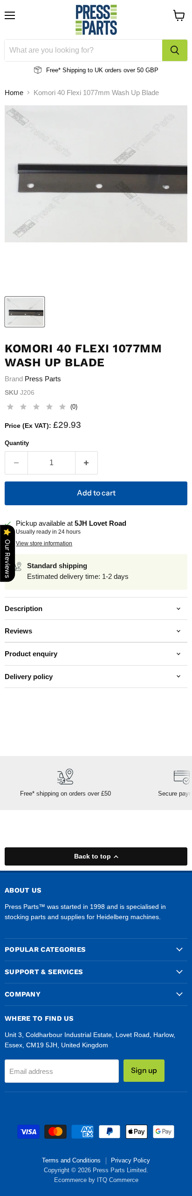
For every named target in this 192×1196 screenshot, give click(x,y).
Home (14, 92)
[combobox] (83, 50)
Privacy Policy (130, 1160)
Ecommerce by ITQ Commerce (96, 1179)
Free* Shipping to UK (74, 70)
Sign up (144, 1070)
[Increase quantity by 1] (86, 462)
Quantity (17, 443)
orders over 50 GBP (130, 70)
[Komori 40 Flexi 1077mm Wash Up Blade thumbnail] (24, 312)
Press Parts (43, 379)
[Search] (174, 50)
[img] (36, 408)
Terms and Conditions (71, 1160)
